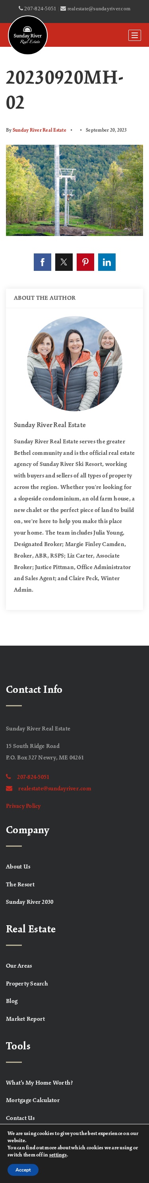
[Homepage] (28, 35)
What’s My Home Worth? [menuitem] (39, 1083)
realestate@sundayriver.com (54, 789)
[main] (74, 346)
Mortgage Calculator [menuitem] (33, 1100)
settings (58, 1155)
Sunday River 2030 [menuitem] (29, 902)
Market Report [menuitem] (25, 1019)
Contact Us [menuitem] (20, 1118)
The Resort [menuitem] (20, 885)
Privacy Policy (23, 806)
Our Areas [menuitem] (19, 966)
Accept (23, 1170)
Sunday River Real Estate (39, 130)
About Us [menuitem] (18, 867)
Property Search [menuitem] (27, 984)
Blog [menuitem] (11, 1001)
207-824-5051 (33, 777)
